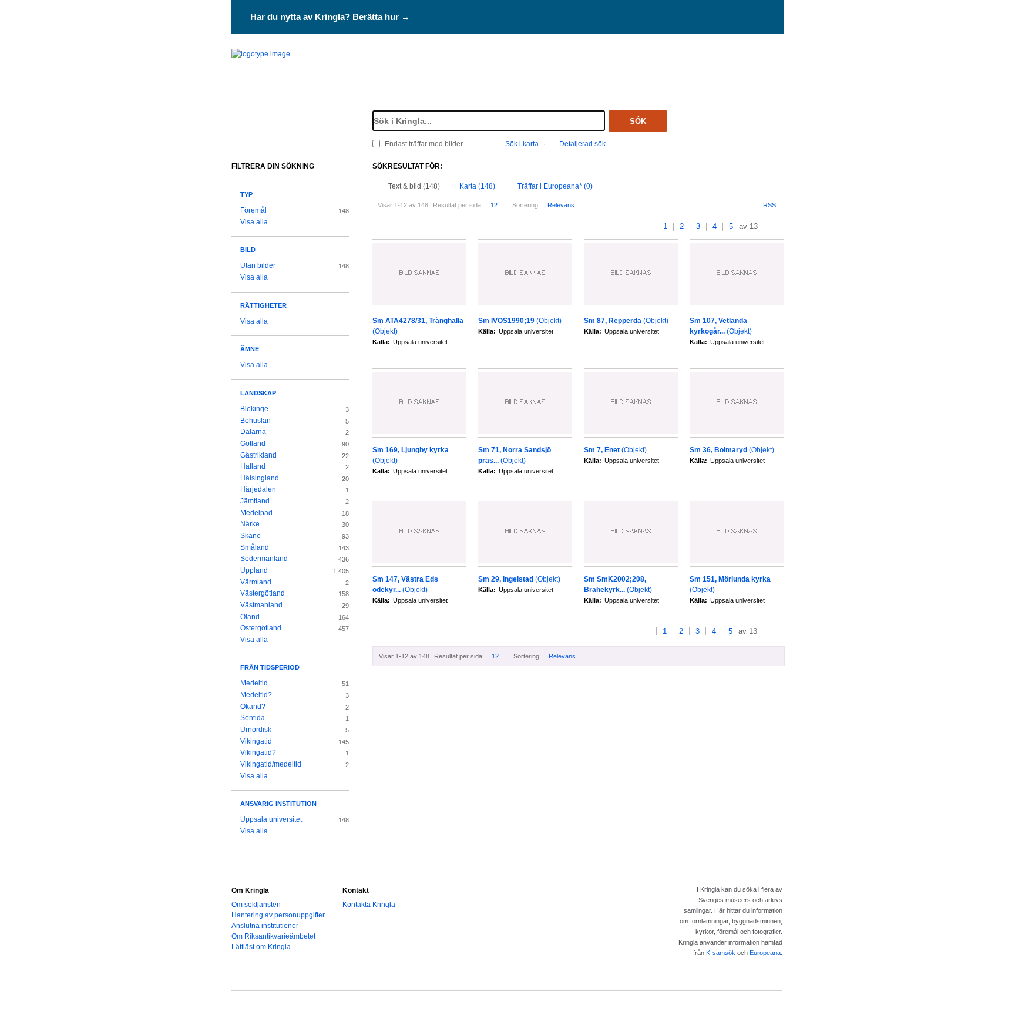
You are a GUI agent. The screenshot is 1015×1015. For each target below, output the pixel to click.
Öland (250, 617)
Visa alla (254, 222)
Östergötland (260, 628)
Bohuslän (255, 420)
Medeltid (254, 683)
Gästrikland (258, 455)
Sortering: (526, 205)
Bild (248, 249)
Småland (254, 547)
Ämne (249, 348)
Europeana (765, 952)
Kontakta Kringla (368, 904)
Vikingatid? (258, 752)
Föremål (253, 210)
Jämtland (255, 501)
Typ (246, 194)
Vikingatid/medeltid (270, 764)
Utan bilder (257, 265)
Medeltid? (256, 695)
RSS (769, 205)
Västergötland (262, 593)
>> (779, 227)
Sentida (252, 718)
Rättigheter (263, 305)
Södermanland (264, 558)
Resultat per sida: (458, 205)
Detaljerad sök (582, 144)
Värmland (255, 582)
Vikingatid (256, 741)
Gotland (252, 443)
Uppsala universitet (271, 819)
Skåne (250, 536)
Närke (250, 524)
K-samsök (720, 952)
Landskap (258, 392)
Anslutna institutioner (264, 926)
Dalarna (253, 432)
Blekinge (254, 409)
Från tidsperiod (270, 667)
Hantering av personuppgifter (278, 915)
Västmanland (261, 605)
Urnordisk (255, 729)
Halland (252, 466)
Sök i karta (522, 144)
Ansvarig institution (278, 803)
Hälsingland (259, 478)
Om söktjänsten (256, 904)
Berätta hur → (381, 17)
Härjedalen (258, 489)
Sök (638, 121)
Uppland (254, 570)
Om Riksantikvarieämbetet (273, 936)
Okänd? (252, 707)
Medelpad (256, 513)
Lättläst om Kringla (261, 947)
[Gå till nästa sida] (768, 227)
